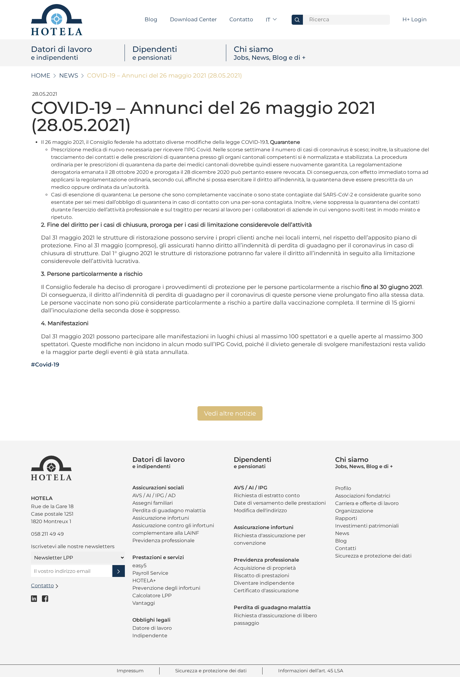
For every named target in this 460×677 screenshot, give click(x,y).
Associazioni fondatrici (362, 496)
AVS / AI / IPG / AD (154, 495)
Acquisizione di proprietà (265, 568)
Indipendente (149, 636)
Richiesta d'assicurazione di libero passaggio (275, 619)
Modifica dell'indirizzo (260, 510)
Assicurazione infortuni (160, 518)
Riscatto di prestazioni (261, 575)
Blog (151, 19)
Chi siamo (270, 52)
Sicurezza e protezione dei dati (373, 556)
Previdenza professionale (163, 540)
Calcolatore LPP (151, 596)
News (68, 75)
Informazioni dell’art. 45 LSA (310, 671)
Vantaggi (143, 603)
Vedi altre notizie (230, 413)
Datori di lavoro (61, 52)
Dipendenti (154, 52)
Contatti (345, 548)
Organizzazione (354, 511)
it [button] (269, 20)
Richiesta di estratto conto (267, 495)
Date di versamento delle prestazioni (280, 503)
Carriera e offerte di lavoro (367, 503)
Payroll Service (150, 573)
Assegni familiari (152, 503)
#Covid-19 (45, 364)
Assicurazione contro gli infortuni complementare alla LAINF (173, 529)
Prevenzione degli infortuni (166, 588)
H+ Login (414, 19)
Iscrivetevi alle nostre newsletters (73, 546)
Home (40, 75)
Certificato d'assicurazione (266, 591)
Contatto (241, 19)
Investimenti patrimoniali (367, 526)
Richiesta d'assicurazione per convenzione (269, 539)
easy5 (139, 565)
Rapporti (346, 518)
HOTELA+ (144, 581)
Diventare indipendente (264, 583)
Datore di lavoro (152, 628)
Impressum (130, 671)
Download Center (193, 19)
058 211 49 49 (47, 534)
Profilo (343, 488)
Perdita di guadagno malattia (169, 510)
